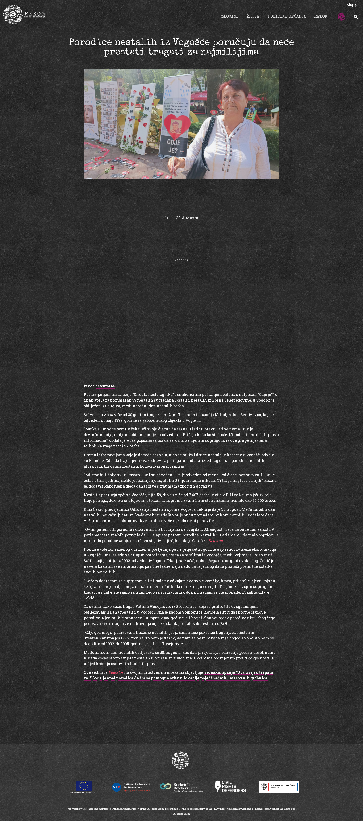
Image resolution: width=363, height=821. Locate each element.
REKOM (321, 17)
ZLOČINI (229, 17)
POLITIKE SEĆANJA (287, 17)
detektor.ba (105, 386)
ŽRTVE (253, 17)
